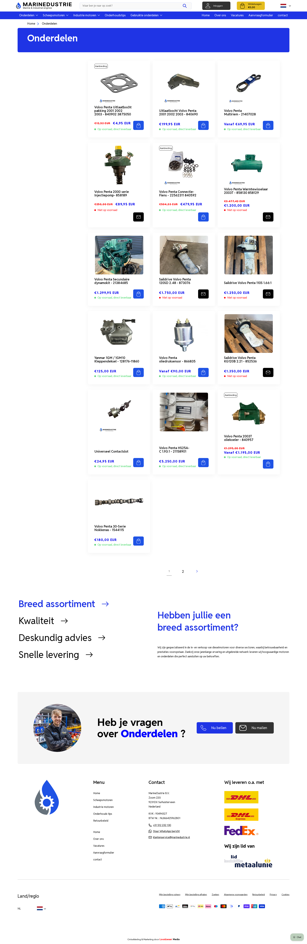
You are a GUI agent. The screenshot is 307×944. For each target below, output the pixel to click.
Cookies (285, 894)
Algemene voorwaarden (236, 894)
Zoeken (215, 894)
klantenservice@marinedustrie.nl (171, 837)
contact (283, 15)
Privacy (273, 894)
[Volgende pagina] (196, 571)
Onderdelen (49, 23)
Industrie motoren (103, 807)
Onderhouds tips (102, 814)
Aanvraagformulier (260, 15)
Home (206, 15)
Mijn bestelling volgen (169, 894)
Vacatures (237, 15)
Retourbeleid (100, 820)
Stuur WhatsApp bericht (166, 831)
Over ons (220, 15)
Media (170, 939)
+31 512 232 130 (162, 825)
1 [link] (169, 571)
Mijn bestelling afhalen (196, 894)
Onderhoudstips (115, 15)
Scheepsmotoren (102, 800)
